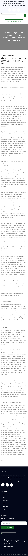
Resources (6, 506)
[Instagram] (18, 10)
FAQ (4, 503)
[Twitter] (14, 10)
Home (4, 494)
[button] (25, 15)
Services (5, 500)
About (4, 497)
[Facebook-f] (9, 10)
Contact (5, 509)
